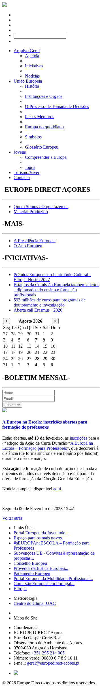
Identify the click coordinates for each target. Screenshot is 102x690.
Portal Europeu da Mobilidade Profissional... (53, 578)
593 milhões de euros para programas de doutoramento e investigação (50, 302)
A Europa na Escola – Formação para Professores (47, 446)
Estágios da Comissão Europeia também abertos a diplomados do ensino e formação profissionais (56, 289)
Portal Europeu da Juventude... (41, 532)
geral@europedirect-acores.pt (53, 663)
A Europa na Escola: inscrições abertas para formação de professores (44, 424)
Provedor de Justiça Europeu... (41, 568)
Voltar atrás (12, 518)
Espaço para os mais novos (38, 537)
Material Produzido (31, 211)
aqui (57, 488)
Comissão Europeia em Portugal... (44, 583)
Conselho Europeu (30, 563)
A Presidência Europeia (35, 240)
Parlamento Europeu (32, 573)
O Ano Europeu (28, 245)
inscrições (78, 438)
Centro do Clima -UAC (35, 603)
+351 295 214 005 (48, 653)
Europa (20, 588)
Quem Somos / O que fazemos (41, 206)
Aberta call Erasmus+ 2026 (38, 310)
